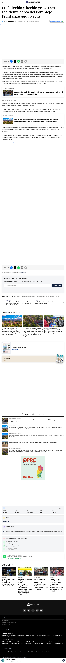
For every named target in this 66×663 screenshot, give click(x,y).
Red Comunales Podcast (36, 652)
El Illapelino (48, 643)
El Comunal (5, 642)
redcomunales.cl (6, 620)
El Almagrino (5, 635)
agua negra (18, 296)
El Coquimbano (21, 642)
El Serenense (12, 642)
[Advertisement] (33, 375)
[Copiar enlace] (25, 61)
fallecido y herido (49, 296)
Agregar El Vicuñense (56, 21)
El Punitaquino (24, 643)
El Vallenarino (56, 635)
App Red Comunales (49, 652)
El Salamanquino (57, 643)
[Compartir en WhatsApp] (18, 61)
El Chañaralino (13, 635)
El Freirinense (11, 637)
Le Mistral (26, 652)
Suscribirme (57, 285)
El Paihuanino (36, 642)
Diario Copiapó (30, 635)
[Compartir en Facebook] (11, 61)
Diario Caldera (21, 635)
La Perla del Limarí (14, 643)
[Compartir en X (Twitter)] (15, 61)
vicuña (57, 296)
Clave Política (18, 652)
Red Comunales (9, 21)
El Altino (49, 635)
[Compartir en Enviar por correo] (22, 61)
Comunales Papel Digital (8, 652)
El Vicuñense (29, 642)
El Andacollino (45, 642)
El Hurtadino (53, 642)
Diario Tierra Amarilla (40, 635)
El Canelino (42, 643)
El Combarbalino (33, 643)
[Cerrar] (63, 660)
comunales (39, 296)
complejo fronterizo (29, 296)
